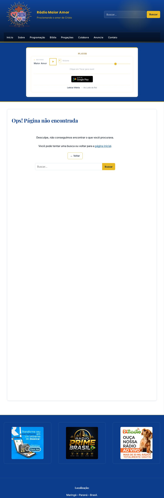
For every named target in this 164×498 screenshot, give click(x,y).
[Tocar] (53, 61)
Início (10, 37)
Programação (37, 37)
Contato (112, 37)
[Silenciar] (59, 60)
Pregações (67, 37)
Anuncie (98, 37)
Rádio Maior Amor (53, 12)
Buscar (153, 14)
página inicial (103, 146)
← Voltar (75, 155)
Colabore (83, 37)
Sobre (21, 37)
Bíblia (53, 37)
